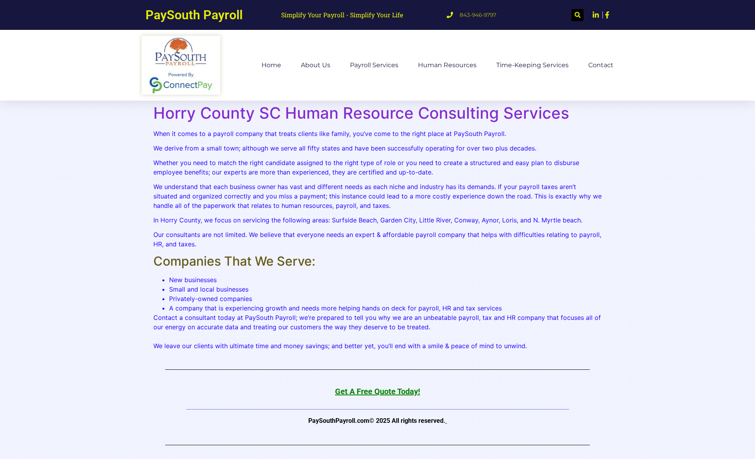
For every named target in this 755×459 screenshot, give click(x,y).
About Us (315, 65)
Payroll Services (374, 65)
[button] (577, 15)
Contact (600, 65)
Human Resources (447, 65)
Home (271, 65)
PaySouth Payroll (194, 14)
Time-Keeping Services (532, 65)
